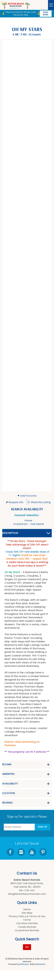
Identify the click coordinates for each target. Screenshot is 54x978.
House (28, 520)
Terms (27, 920)
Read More (45, 13)
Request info (15, 502)
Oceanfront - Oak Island (28, 524)
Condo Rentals (27, 927)
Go (27, 947)
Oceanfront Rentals (27, 930)
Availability (10, 783)
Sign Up (42, 827)
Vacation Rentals (27, 923)
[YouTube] (32, 852)
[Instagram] (21, 852)
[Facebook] (11, 852)
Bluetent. (41, 964)
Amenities (8, 774)
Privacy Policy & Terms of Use (27, 916)
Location (8, 793)
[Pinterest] (43, 852)
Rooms (6, 764)
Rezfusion (24, 964)
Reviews (7, 803)
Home (27, 909)
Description (10, 533)
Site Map (27, 913)
